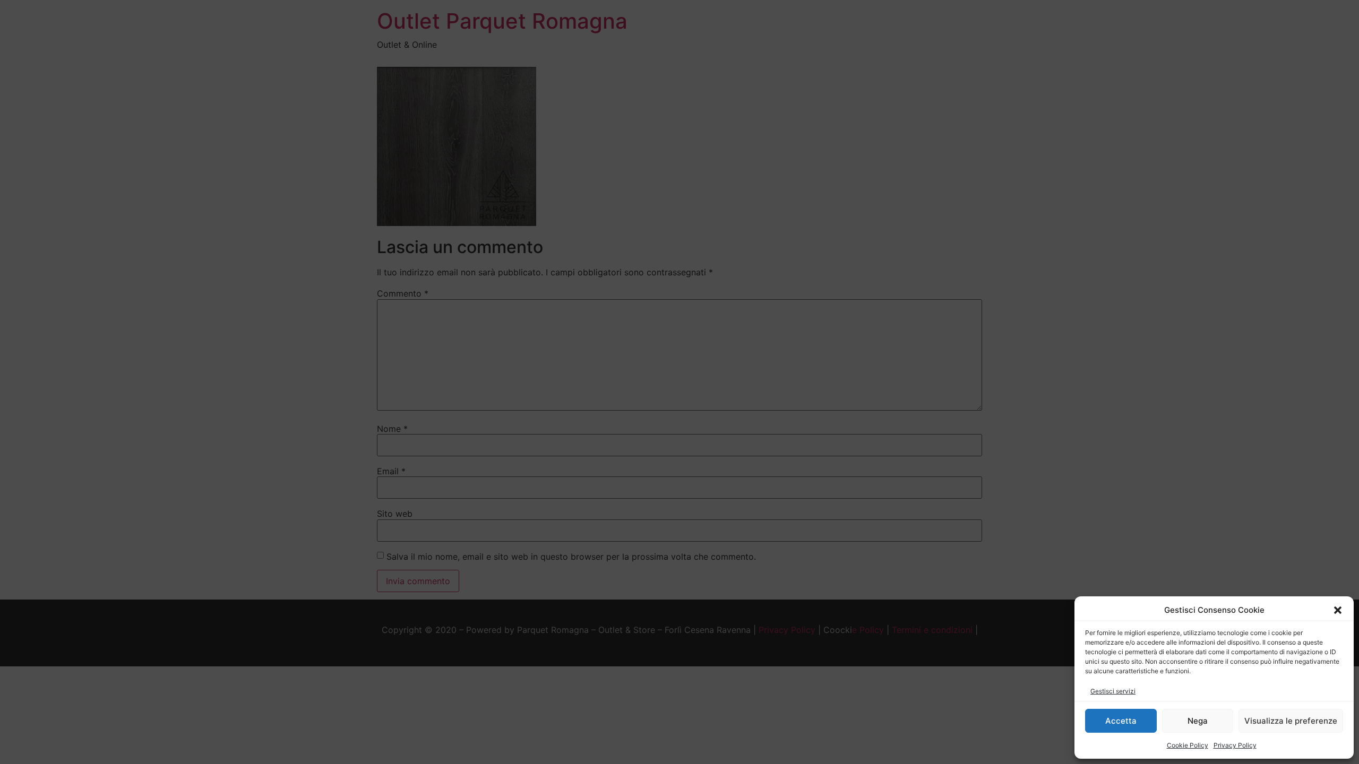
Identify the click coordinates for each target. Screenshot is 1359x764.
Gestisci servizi (1113, 691)
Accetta (1121, 721)
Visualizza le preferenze (1290, 721)
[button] (1337, 610)
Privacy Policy (1235, 745)
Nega (1198, 721)
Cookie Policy (1187, 745)
